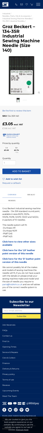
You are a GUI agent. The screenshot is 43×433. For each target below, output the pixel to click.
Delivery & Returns (10, 369)
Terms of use (8, 380)
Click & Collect (8, 358)
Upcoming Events (10, 391)
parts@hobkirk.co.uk (12, 284)
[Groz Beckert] (25, 100)
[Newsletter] (27, 410)
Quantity (6, 158)
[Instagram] (16, 410)
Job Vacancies (8, 325)
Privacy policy (8, 374)
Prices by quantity (11, 143)
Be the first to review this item (16, 111)
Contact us (7, 336)
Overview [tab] (12, 195)
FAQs (4, 330)
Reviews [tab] (12, 200)
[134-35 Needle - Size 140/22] (21, 75)
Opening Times (9, 347)
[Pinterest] (21, 410)
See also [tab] (31, 195)
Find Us (5, 341)
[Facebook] (4, 410)
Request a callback (11, 183)
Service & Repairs (10, 352)
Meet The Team (9, 396)
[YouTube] (10, 410)
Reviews (6, 385)
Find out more (22, 430)
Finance (6, 363)
